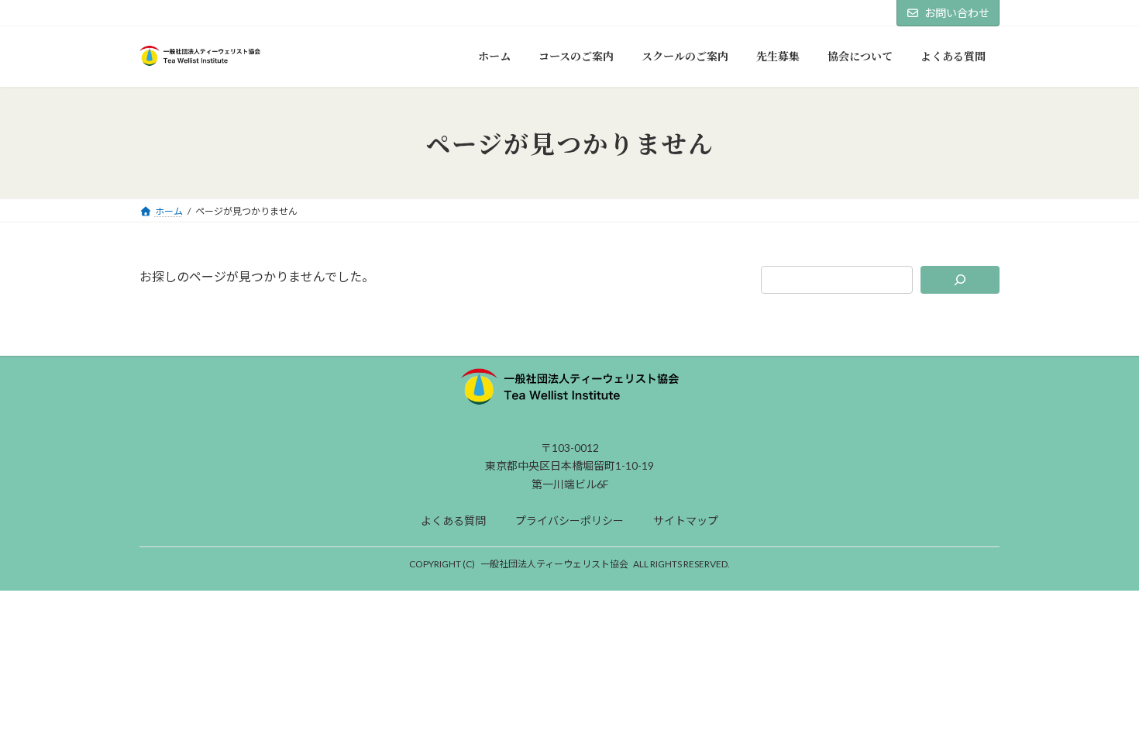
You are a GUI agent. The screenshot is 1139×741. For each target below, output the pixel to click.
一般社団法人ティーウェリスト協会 (554, 564)
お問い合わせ (956, 12)
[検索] (960, 280)
